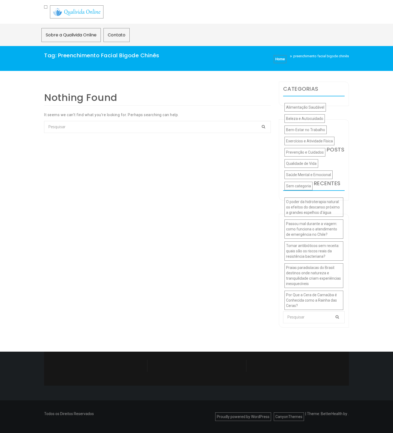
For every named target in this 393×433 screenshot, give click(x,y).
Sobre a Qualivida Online (71, 35)
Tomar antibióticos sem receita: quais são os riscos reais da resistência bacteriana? (312, 251)
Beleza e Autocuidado (304, 118)
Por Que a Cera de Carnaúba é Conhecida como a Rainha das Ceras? (311, 300)
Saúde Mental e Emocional (308, 175)
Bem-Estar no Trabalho (305, 130)
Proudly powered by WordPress (243, 417)
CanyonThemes (288, 417)
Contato (116, 35)
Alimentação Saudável (305, 107)
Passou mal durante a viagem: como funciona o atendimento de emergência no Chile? (311, 229)
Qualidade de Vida (301, 163)
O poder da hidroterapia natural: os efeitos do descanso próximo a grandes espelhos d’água (313, 207)
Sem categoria (298, 186)
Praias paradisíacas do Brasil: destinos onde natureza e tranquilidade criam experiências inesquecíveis (313, 275)
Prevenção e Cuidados (305, 152)
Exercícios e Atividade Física (309, 141)
